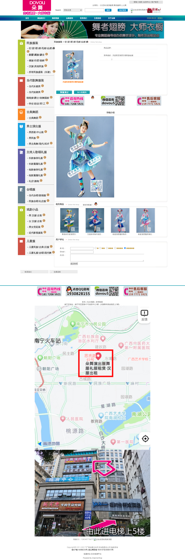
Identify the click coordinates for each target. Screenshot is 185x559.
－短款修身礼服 (35, 169)
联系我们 (28, 272)
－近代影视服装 (35, 232)
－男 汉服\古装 (34, 215)
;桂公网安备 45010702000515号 (100, 550)
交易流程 (57, 272)
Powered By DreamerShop (92, 558)
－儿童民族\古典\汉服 (38, 247)
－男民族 (31, 138)
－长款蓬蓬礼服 (35, 163)
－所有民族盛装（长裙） (40, 72)
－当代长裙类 (34, 86)
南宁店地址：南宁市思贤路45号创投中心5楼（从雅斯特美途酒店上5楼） (92, 304)
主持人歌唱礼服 (37, 152)
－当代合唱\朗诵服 (37, 195)
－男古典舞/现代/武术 (38, 143)
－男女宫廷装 (34, 227)
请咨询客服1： (88, 205)
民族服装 (32, 43)
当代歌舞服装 (35, 80)
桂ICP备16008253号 (80, 550)
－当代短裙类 (34, 92)
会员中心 (146, 2)
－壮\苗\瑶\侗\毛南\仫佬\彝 (41, 48)
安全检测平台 (96, 554)
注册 (140, 2)
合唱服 (31, 189)
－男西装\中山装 (35, 132)
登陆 (135, 2)
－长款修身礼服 (35, 158)
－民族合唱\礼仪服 (37, 201)
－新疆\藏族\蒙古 (36, 54)
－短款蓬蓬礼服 (35, 175)
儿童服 (31, 241)
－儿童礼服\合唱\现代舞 (39, 252)
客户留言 (154, 2)
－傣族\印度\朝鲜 (36, 60)
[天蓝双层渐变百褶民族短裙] (73, 79)
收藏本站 (87, 554)
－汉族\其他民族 (35, 66)
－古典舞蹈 (33, 118)
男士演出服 (34, 126)
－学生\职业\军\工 (36, 103)
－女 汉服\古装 (34, 221)
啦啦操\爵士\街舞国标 (38, 98)
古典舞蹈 (32, 112)
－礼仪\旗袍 (33, 181)
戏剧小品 (32, 209)
